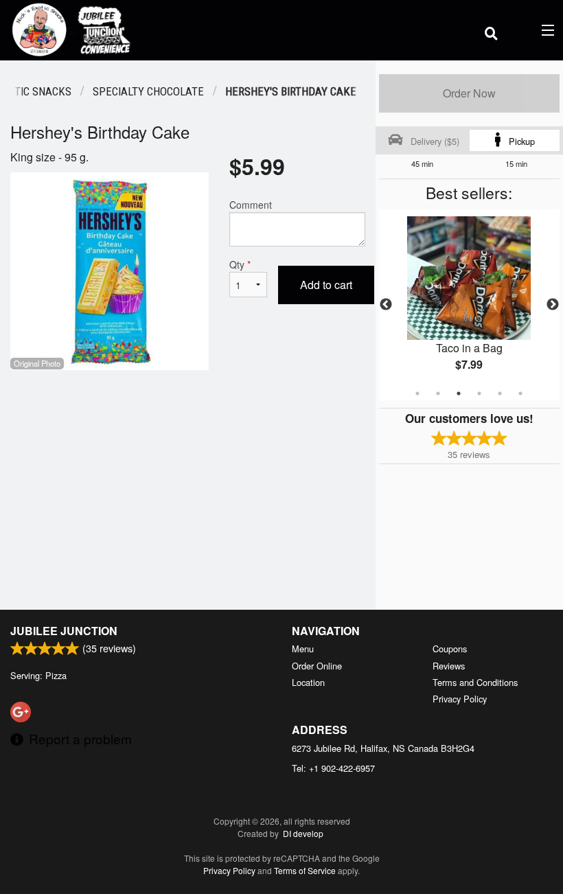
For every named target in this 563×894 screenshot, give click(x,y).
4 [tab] (479, 393)
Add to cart (326, 285)
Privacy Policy (460, 698)
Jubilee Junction (63, 631)
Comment (250, 204)
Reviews (449, 665)
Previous (386, 305)
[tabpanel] (469, 305)
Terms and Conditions (475, 682)
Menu (303, 648)
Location (308, 682)
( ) (526, 30)
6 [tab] (520, 393)
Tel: (333, 768)
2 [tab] (438, 393)
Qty (240, 264)
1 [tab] (417, 393)
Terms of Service (305, 870)
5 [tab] (500, 393)
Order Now (469, 93)
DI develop (303, 833)
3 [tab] (459, 393)
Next (553, 305)
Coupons (450, 648)
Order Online (317, 665)
